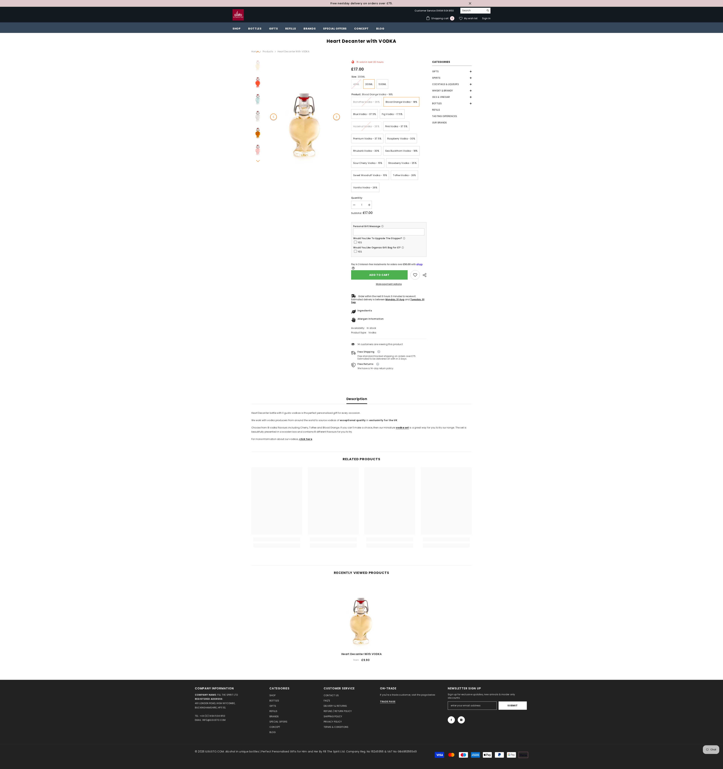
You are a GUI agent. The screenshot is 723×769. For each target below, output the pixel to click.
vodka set (402, 427)
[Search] (475, 11)
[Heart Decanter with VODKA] (361, 615)
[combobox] (472, 10)
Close (470, 3)
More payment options (389, 284)
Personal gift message (366, 226)
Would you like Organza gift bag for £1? (377, 247)
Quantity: (357, 197)
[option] (361, 3)
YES (360, 242)
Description (356, 398)
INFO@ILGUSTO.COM (214, 720)
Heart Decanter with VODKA (361, 654)
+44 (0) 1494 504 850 (212, 715)
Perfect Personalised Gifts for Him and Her (290, 751)
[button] (452, 71)
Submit (512, 705)
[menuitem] (452, 71)
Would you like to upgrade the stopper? (377, 238)
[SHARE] (423, 275)
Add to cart (379, 275)
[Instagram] (461, 719)
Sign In (486, 18)
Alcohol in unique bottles (242, 751)
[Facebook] (451, 719)
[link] (415, 275)
